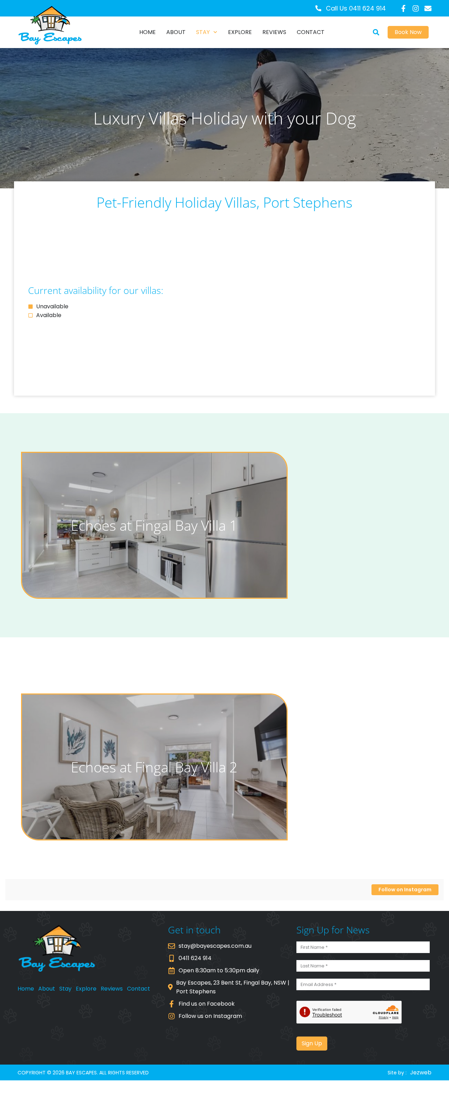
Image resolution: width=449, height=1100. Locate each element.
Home (147, 32)
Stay (203, 32)
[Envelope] (427, 8)
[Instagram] (415, 8)
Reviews (274, 32)
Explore (240, 32)
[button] (376, 32)
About (176, 32)
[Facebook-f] (403, 8)
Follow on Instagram (404, 889)
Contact (310, 32)
